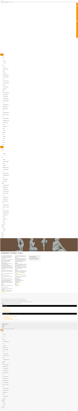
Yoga (2, 157)
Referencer (3, 142)
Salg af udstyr (4, 153)
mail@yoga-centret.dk (6, 2)
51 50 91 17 (16, 275)
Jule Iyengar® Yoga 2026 (5, 368)
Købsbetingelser (4, 155)
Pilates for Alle (3, 132)
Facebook (4, 138)
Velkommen (4, 159)
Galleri (3, 140)
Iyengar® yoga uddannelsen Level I (6, 311)
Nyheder (3, 134)
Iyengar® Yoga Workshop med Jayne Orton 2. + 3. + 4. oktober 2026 (6, 114)
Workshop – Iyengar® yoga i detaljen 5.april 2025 (8, 318)
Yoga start (4, 309)
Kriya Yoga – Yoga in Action (5, 173)
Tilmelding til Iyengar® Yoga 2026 (6, 308)
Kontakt (3, 144)
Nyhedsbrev (4, 136)
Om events (4, 130)
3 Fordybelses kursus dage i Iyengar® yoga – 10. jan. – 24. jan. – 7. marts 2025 (11, 319)
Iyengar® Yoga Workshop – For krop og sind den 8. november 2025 (6, 101)
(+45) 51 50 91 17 (2, 2)
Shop (2, 151)
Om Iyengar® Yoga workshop (4, 324)
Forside (2, 149)
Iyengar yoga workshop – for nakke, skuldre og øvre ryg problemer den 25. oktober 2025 (5, 378)
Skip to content (1, 0)
